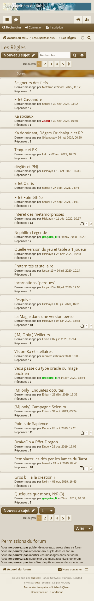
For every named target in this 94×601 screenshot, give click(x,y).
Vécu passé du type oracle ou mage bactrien (46, 370)
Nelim (45, 481)
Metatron (47, 87)
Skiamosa (48, 137)
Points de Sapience (31, 423)
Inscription (56, 27)
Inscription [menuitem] (88, 21)
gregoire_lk (49, 236)
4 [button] (57, 63)
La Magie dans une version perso (44, 316)
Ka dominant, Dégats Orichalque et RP (48, 132)
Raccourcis (8, 21)
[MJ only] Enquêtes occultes (39, 390)
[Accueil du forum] (47, 6)
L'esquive (22, 299)
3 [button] (51, 63)
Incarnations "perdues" (34, 282)
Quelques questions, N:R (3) (39, 493)
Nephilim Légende (30, 232)
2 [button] (45, 63)
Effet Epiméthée (28, 197)
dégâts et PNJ (26, 166)
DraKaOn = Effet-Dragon (36, 441)
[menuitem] (89, 38)
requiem (47, 356)
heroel (46, 103)
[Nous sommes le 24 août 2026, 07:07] (82, 38)
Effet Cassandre (28, 99)
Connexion (35, 27)
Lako (45, 154)
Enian (45, 339)
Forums (17, 21)
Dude (45, 428)
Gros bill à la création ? (34, 477)
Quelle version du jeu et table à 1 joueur (50, 249)
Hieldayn (47, 171)
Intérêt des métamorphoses (39, 214)
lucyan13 (48, 270)
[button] (69, 64)
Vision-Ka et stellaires (33, 351)
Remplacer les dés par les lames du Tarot (50, 458)
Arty (37, 582)
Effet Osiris (24, 183)
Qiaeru (66, 587)
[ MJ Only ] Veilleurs (32, 334)
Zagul (46, 120)
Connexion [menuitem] (79, 21)
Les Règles (13, 47)
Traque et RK (25, 149)
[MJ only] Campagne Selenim (40, 406)
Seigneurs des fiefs (31, 82)
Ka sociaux (23, 116)
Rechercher (13, 27)
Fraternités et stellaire (33, 265)
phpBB (35, 577)
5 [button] (63, 63)
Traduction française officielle (41, 587)
